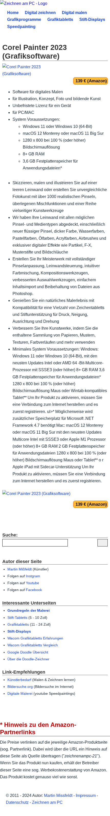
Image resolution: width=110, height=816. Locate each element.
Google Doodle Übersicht (27, 652)
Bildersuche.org (20, 687)
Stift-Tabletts (17, 618)
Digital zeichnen (40, 12)
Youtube (32, 583)
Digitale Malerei (19, 693)
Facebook (34, 590)
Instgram (33, 576)
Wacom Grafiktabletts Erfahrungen (35, 638)
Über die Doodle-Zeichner (28, 659)
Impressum (86, 795)
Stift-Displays (92, 19)
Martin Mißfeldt (19, 569)
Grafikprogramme (24, 19)
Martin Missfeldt (58, 795)
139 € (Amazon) (91, 80)
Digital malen (74, 12)
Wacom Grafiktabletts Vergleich (32, 645)
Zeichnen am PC (47, 802)
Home (13, 12)
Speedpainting (21, 26)
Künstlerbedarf (19, 680)
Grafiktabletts (60, 19)
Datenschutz (17, 802)
